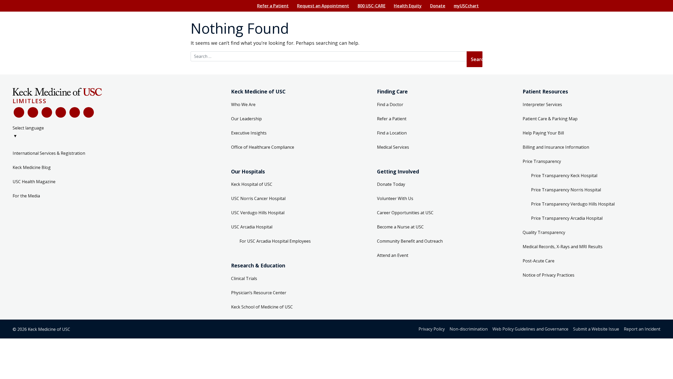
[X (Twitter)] (33, 112)
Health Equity (408, 6)
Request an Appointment (323, 6)
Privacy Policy (432, 329)
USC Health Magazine (34, 181)
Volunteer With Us (395, 198)
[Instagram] (74, 112)
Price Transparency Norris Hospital (566, 190)
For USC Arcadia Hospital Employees (275, 241)
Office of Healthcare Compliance (262, 147)
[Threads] (88, 112)
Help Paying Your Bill (543, 133)
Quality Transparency (544, 232)
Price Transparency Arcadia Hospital (567, 218)
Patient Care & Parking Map (550, 119)
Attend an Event (392, 255)
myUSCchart (466, 6)
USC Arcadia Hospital (251, 227)
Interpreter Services (542, 104)
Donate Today (391, 184)
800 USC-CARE (371, 6)
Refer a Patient (273, 6)
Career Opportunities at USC (405, 213)
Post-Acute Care (538, 261)
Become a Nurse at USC (400, 227)
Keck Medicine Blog (32, 167)
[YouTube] (46, 112)
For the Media (26, 196)
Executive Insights (249, 133)
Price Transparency (542, 161)
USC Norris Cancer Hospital (258, 198)
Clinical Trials (244, 278)
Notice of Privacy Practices (548, 275)
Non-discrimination (469, 329)
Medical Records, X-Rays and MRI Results (563, 247)
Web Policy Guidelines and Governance (530, 329)
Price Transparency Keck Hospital (564, 175)
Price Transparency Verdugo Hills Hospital (573, 204)
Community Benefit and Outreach (410, 241)
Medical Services (393, 147)
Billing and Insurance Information (556, 147)
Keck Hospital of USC (251, 184)
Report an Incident (642, 329)
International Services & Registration (49, 153)
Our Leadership (246, 119)
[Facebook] (19, 112)
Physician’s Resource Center (258, 293)
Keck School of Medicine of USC (262, 307)
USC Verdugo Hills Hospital (257, 213)
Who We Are (243, 104)
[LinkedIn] (60, 112)
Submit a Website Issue (596, 329)
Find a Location (392, 133)
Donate (437, 6)
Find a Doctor (390, 104)
